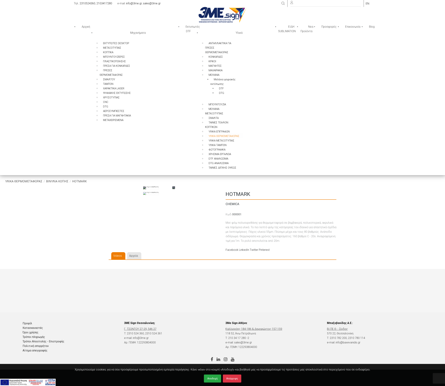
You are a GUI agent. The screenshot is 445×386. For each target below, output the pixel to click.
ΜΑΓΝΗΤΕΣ (215, 65)
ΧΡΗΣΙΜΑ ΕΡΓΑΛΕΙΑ (220, 154)
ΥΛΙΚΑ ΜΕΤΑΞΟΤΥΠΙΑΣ (221, 140)
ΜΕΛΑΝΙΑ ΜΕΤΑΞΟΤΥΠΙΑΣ (214, 111)
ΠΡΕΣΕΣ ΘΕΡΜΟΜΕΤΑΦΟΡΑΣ (111, 72)
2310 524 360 (135, 333)
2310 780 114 (356, 338)
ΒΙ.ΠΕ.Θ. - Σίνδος (337, 329)
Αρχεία (133, 255)
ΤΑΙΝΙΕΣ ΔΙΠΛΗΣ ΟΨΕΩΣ (222, 167)
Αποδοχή (212, 378)
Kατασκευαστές (33, 328)
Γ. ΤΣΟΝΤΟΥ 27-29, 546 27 (140, 329)
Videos (117, 255)
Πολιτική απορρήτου (36, 346)
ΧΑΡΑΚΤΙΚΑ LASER (113, 88)
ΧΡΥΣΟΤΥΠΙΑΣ (111, 97)
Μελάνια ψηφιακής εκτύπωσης (223, 82)
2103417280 (104, 3)
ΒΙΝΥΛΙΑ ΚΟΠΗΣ (57, 181)
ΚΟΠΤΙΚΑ (108, 52)
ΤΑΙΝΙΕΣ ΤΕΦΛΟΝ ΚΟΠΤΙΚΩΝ (216, 125)
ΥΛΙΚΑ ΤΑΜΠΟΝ (217, 145)
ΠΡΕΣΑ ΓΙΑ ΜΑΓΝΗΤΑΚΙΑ (117, 115)
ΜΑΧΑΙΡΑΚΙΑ (215, 70)
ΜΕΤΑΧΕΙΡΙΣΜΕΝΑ (113, 120)
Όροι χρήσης (30, 332)
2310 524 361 (153, 333)
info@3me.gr (134, 3)
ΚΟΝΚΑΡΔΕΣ (216, 56)
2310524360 (87, 3)
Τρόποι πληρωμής (34, 337)
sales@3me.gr (152, 3)
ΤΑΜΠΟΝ (108, 84)
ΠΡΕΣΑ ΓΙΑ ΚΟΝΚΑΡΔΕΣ (116, 65)
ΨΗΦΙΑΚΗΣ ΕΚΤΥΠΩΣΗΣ (117, 93)
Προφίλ (27, 323)
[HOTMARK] (151, 187)
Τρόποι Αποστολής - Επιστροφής (43, 341)
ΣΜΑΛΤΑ (214, 118)
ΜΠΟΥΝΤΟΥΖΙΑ (217, 104)
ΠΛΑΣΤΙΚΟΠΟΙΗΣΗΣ (114, 61)
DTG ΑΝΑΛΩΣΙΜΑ (219, 163)
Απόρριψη (232, 378)
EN (367, 3)
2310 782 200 (338, 338)
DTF (221, 88)
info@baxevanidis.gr (348, 342)
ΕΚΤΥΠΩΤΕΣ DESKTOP (116, 43)
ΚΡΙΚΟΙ (212, 61)
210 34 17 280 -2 (238, 338)
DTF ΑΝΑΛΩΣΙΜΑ (218, 158)
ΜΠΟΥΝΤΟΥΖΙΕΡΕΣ (114, 56)
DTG (105, 106)
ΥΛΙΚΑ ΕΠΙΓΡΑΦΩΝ (219, 131)
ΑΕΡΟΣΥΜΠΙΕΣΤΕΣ (113, 111)
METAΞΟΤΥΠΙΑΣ (112, 47)
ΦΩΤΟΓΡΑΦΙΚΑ (217, 149)
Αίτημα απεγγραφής (35, 350)
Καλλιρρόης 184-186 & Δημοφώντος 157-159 (253, 329)
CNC (105, 102)
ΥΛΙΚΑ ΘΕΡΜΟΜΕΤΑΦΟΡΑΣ (224, 136)
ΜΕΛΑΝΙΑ (214, 74)
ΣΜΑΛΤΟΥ (109, 79)
